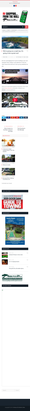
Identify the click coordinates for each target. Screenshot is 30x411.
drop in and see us (9, 88)
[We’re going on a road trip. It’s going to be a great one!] (15, 42)
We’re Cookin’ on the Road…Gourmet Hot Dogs (8, 130)
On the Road (18, 57)
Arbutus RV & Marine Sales (19, 407)
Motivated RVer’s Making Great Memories (8, 178)
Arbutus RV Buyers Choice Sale (16, 254)
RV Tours (24, 57)
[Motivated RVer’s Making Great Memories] (8, 172)
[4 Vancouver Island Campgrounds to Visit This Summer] (8, 143)
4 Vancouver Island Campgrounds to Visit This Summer (8, 150)
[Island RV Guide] (15, 16)
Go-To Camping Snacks (14, 3)
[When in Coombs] (8, 159)
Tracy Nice (5, 57)
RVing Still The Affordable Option (16, 268)
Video (27, 57)
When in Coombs (6, 164)
